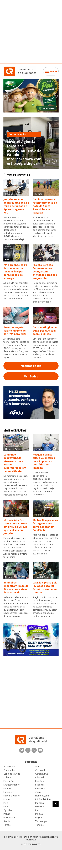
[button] (55, 95)
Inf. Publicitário (43, 799)
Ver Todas (31, 376)
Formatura (8, 792)
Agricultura (9, 766)
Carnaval (40, 770)
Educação (8, 781)
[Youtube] (40, 750)
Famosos (40, 788)
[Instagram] (34, 750)
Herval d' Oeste (11, 796)
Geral (38, 792)
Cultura (7, 777)
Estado (7, 788)
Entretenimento (11, 785)
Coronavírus (41, 774)
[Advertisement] (31, 31)
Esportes (40, 785)
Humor (7, 799)
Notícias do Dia (31, 366)
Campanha (9, 770)
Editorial (39, 777)
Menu (53, 71)
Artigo (38, 766)
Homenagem (42, 796)
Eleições (39, 781)
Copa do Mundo (11, 774)
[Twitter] (21, 750)
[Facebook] (27, 750)
